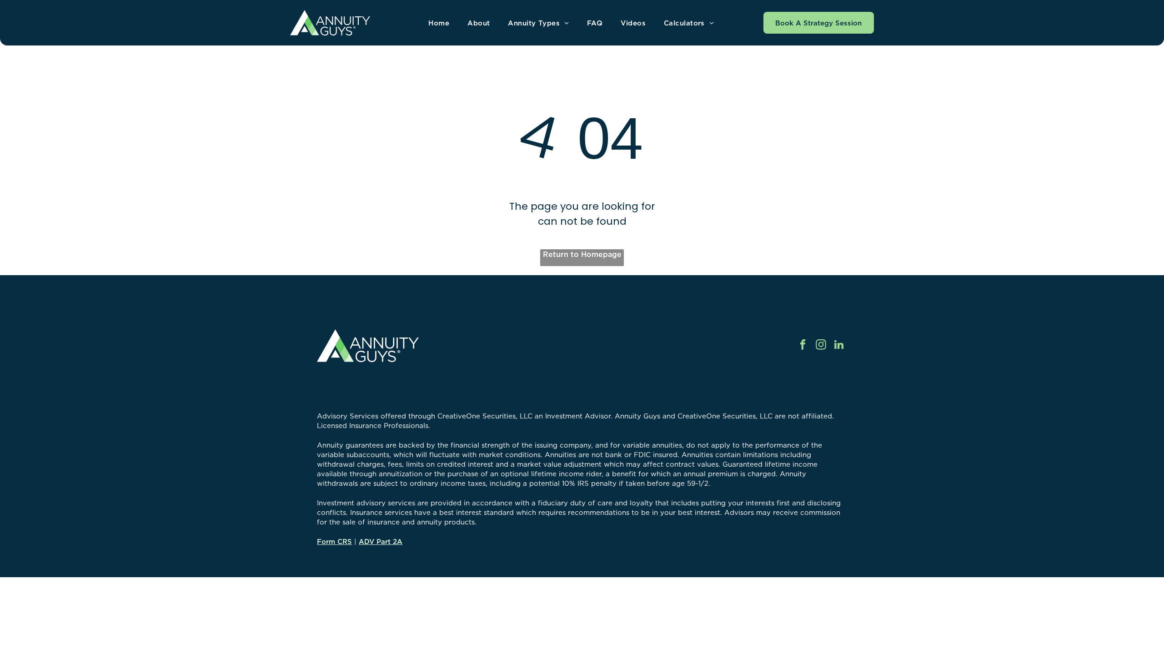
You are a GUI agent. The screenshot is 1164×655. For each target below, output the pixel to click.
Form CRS (334, 541)
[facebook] (803, 346)
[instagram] (821, 346)
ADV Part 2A (380, 541)
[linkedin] (839, 346)
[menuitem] (438, 23)
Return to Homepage (582, 254)
